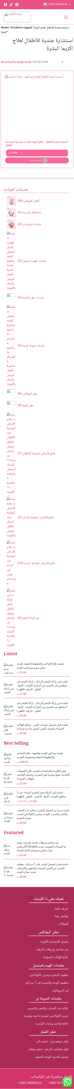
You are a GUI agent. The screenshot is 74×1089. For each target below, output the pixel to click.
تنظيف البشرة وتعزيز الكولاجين (48, 974)
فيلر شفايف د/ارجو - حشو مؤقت (48, 1049)
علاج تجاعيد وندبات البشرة (51, 1023)
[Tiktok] (11, 4)
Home (5, 28)
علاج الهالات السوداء (55, 957)
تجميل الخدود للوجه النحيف (51, 1056)
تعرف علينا (61, 908)
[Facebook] (5, 4)
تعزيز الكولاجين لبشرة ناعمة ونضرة (46, 1015)
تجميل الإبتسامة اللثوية (54, 941)
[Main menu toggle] (66, 17)
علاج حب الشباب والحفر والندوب (47, 1008)
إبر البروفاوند (60, 990)
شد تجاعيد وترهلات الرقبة (52, 949)
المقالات (63, 923)
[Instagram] (17, 4)
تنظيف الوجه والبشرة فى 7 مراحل (46, 982)
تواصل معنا (61, 916)
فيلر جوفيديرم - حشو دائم (52, 1041)
